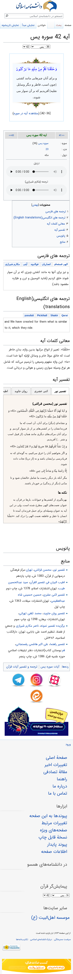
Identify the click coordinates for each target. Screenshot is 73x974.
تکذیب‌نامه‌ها (22, 939)
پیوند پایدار (57, 844)
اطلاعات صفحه (54, 851)
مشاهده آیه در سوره (26, 113)
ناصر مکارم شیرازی (27, 625)
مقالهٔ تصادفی (55, 771)
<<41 (61, 135)
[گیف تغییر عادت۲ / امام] (36, 966)
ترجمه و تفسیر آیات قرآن (21, 666)
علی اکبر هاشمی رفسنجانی (32, 644)
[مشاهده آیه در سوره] (36, 60)
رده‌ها (65, 666)
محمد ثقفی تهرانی (30, 613)
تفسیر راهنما (57, 644)
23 (47, 149)
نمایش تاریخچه (10, 25)
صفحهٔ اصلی (56, 757)
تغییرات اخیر (56, 764)
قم (63, 650)
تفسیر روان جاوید (54, 613)
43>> (11, 135)
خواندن (42, 25)
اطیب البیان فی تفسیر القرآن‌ (47, 582)
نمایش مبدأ (28, 25)
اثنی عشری (41, 391)
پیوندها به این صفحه (48, 815)
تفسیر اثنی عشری (54, 594)
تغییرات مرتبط (54, 823)
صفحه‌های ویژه (53, 830)
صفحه (68, 25)
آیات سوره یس (50, 666)
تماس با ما (57, 793)
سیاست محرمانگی (62, 939)
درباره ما (60, 786)
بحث (58, 25)
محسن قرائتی (43, 569)
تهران (29, 569)
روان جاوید (21, 391)
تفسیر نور (60, 391)
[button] (66, 204)
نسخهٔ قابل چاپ (53, 837)
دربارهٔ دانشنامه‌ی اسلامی (41, 939)
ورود (68, 744)
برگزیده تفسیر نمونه (53, 625)
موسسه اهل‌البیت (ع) (50, 917)
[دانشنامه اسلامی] (36, 6)
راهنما (62, 779)
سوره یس (43, 143)
